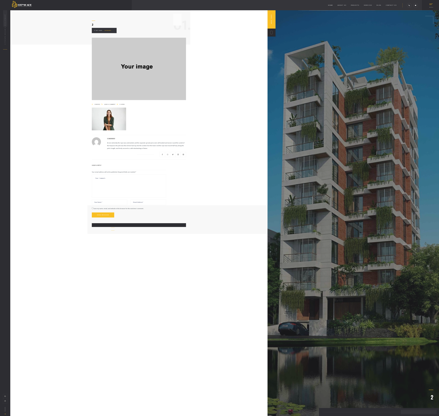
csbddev (97, 104)
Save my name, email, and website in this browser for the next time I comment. (119, 208)
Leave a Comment (110, 104)
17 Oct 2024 (98, 30)
